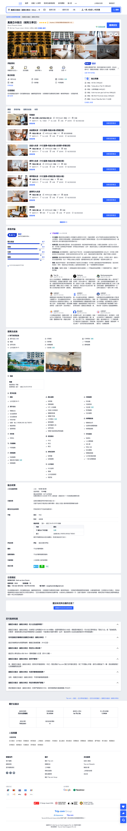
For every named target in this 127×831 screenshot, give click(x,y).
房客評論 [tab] (17, 109)
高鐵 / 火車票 (36, 3)
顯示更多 (10, 96)
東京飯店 (33, 741)
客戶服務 (9, 761)
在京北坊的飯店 (95, 698)
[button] (76, 3)
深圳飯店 (33, 745)
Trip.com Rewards (89, 764)
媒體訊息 (47, 764)
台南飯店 (47, 741)
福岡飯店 (19, 745)
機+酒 (70, 3)
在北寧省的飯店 (83, 698)
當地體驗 (61, 3)
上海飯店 (40, 741)
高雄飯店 (26, 741)
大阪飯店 (54, 741)
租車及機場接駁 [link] (49, 3)
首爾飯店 (76, 741)
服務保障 (9, 764)
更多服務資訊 (10, 767)
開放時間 (12, 425)
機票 (26, 3)
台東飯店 (12, 745)
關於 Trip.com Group (51, 777)
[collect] (123, 807)
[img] (29, 45)
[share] (123, 813)
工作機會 (47, 767)
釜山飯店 (62, 741)
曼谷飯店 (69, 741)
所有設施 (10, 85)
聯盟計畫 (86, 767)
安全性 (86, 774)
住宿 (20, 3)
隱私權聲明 (48, 774)
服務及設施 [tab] (27, 109)
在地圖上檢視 (89, 102)
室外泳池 (12, 338)
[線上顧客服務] (123, 820)
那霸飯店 (83, 741)
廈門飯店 (97, 741)
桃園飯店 (112, 741)
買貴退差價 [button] (101, 27)
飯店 (74, 698)
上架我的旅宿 (88, 770)
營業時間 (12, 428)
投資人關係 (87, 761)
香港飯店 (40, 745)
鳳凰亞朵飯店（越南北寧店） (23, 22)
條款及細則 (48, 770)
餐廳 (11, 341)
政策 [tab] (36, 109)
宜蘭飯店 (90, 741)
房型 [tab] (9, 109)
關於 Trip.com (49, 761)
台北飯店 (12, 741)
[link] (98, 3)
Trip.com (68, 698)
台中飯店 (19, 741)
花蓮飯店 (26, 745)
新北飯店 (104, 741)
